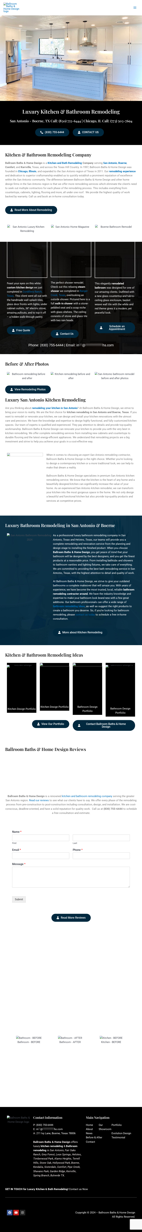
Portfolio (117, 1125)
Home (89, 1125)
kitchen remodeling (52, 1146)
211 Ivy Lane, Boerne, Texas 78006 (56, 1133)
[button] (11, 1065)
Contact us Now (78, 1189)
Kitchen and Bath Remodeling (65, 163)
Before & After (94, 1137)
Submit (19, 899)
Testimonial (118, 1137)
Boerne (122, 163)
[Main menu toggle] (135, 7)
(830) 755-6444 (51, 345)
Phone (78, 850)
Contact (90, 1141)
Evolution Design (121, 1133)
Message (18, 864)
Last (75, 843)
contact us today (85, 614)
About (89, 1129)
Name (16, 831)
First (14, 843)
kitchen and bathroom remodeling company (87, 796)
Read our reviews (39, 800)
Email (16, 850)
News (89, 1133)
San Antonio (110, 163)
